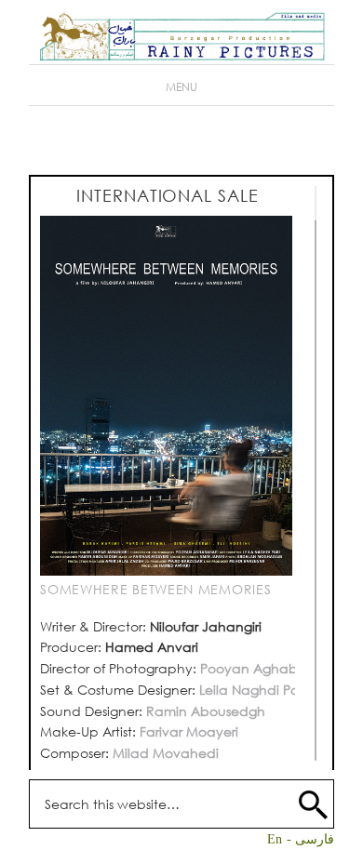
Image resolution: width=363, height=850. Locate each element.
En (274, 839)
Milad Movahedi (166, 753)
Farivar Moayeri (189, 731)
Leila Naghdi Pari (252, 689)
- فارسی (310, 839)
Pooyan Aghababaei (268, 668)
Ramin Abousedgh (203, 711)
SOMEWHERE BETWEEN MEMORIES (155, 589)
